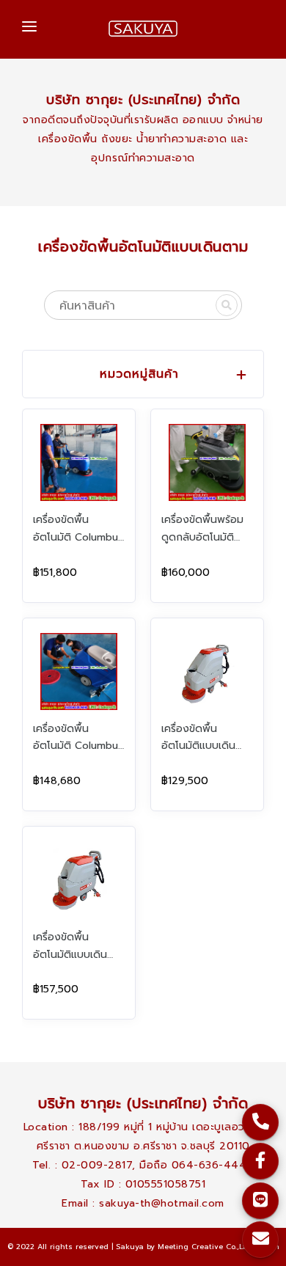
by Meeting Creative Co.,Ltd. (199, 1246)
